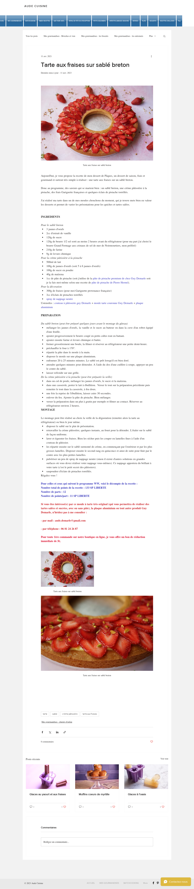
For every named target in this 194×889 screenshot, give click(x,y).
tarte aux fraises (90, 714)
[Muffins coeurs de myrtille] (97, 776)
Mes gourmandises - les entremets (128, 36)
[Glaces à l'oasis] (146, 776)
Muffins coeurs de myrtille (94, 794)
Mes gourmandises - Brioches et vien (59, 36)
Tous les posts (32, 36)
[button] (59, 20)
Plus (151, 36)
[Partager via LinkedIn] (57, 732)
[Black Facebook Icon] (153, 883)
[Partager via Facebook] (42, 732)
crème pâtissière (69, 714)
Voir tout (164, 758)
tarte (45, 714)
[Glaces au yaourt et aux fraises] (48, 776)
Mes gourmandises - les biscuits (94, 36)
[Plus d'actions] (151, 56)
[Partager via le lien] (64, 732)
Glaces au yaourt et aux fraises (48, 794)
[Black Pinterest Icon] (157, 883)
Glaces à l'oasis (137, 794)
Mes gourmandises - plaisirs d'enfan (57, 721)
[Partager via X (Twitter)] (49, 732)
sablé (54, 714)
